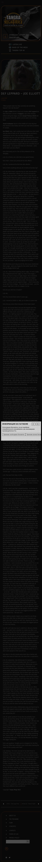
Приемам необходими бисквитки (13, 434)
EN (38, 424)
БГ (33, 424)
